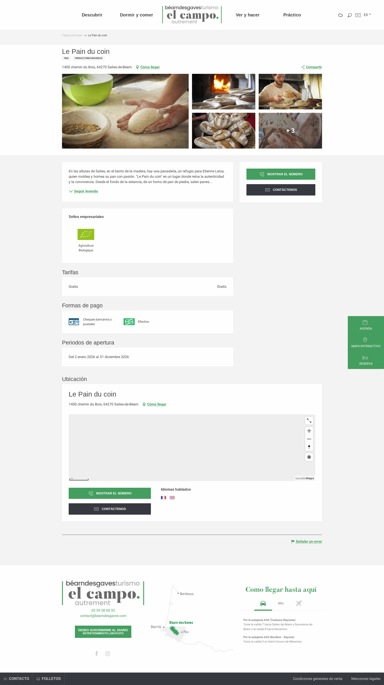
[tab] (263, 605)
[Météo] (341, 18)
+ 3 (290, 130)
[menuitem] (92, 15)
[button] (366, 15)
